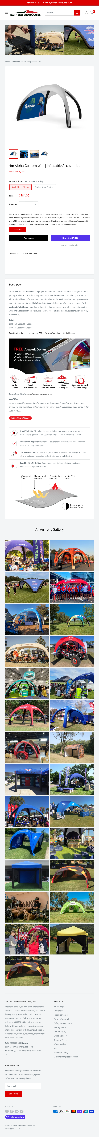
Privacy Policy (60, 1027)
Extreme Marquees (17, 171)
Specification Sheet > (18, 333)
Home (7, 61)
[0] (91, 12)
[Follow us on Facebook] (7, 1111)
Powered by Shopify (12, 1129)
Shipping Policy (60, 1035)
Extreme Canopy (61, 1052)
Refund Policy (60, 1031)
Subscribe (13, 1093)
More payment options (70, 245)
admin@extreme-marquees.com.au (39, 394)
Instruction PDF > (36, 333)
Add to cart (29, 238)
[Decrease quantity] (22, 204)
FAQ (55, 1048)
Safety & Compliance (63, 1023)
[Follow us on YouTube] (17, 1111)
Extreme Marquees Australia (66, 1056)
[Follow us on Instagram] (12, 1111)
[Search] (77, 13)
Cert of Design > (70, 333)
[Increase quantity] (35, 204)
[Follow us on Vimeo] (21, 1111)
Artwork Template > (53, 333)
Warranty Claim (60, 1044)
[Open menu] (6, 13)
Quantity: (13, 204)
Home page (59, 1006)
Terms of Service (61, 1040)
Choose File (17, 229)
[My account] (86, 12)
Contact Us (58, 1010)
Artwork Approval (61, 1019)
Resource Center (61, 1014)
